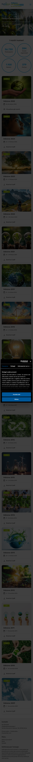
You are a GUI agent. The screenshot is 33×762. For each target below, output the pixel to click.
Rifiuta (16, 399)
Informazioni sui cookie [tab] (25, 366)
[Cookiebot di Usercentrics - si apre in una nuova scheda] (21, 361)
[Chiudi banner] (30, 361)
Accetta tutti (16, 394)
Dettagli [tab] (13, 366)
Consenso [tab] (5, 366)
